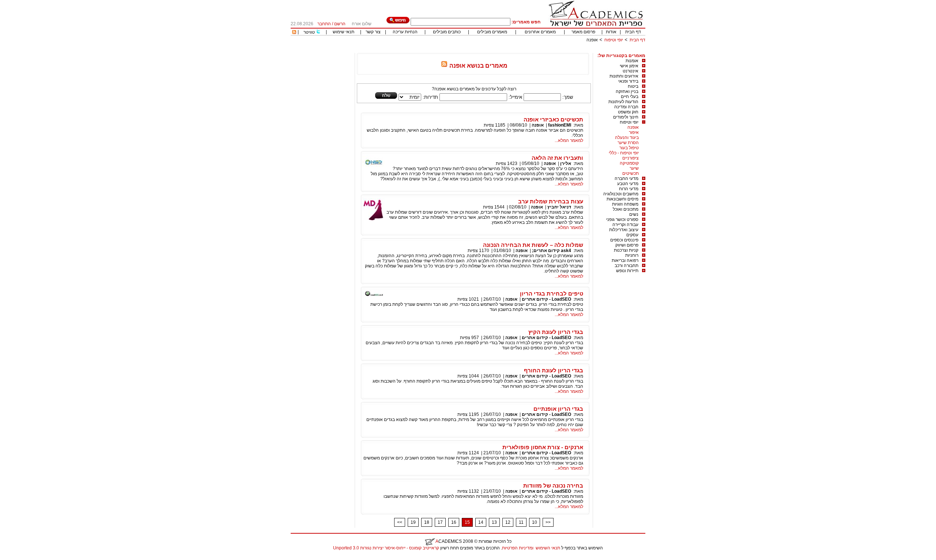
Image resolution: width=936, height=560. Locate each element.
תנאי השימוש (548, 547)
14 (480, 522)
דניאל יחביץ (559, 207)
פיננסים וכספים (624, 240)
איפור (634, 132)
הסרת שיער (628, 142)
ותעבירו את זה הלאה (557, 158)
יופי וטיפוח (613, 39)
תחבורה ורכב (626, 265)
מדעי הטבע (627, 183)
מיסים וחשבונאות (622, 199)
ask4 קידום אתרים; (551, 250)
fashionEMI (559, 125)
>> (548, 522)
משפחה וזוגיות (625, 204)
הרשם (340, 23)
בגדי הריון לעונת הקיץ (555, 332)
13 (494, 522)
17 (440, 522)
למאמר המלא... (569, 140)
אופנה (633, 127)
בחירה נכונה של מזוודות (553, 485)
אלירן (565, 163)
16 (453, 522)
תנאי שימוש (343, 31)
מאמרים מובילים (492, 31)
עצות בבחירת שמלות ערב (550, 201)
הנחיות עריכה (405, 31)
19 (413, 522)
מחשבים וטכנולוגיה (620, 193)
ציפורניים (630, 158)
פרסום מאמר (583, 31)
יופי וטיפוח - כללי (624, 152)
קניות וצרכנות (626, 250)
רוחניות (631, 255)
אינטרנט (630, 71)
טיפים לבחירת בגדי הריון (551, 293)
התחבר (324, 23)
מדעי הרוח (628, 188)
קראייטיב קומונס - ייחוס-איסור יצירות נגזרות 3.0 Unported (386, 547)
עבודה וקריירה (625, 224)
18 (426, 522)
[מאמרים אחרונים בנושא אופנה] (444, 66)
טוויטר (309, 32)
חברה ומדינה (626, 106)
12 (507, 522)
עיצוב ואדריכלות (623, 229)
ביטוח (633, 86)
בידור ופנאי (628, 81)
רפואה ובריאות (625, 260)
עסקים (632, 234)
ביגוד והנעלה (627, 137)
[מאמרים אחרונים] (294, 32)
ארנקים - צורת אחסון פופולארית (542, 447)
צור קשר (373, 31)
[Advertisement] (512, 50)
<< (399, 522)
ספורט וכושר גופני (622, 219)
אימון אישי (629, 65)
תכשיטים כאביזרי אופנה (553, 119)
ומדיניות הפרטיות (517, 547)
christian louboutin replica (28, 557)
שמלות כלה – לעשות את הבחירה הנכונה (533, 245)
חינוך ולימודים (625, 117)
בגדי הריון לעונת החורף (553, 370)
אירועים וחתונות (623, 76)
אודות (611, 31)
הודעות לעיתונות (623, 101)
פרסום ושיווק (626, 245)
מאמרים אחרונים (540, 31)
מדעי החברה (626, 178)
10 (534, 522)
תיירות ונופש (627, 270)
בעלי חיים (629, 96)
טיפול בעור (629, 147)
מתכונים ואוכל (625, 209)
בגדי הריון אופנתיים (558, 409)
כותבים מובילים (447, 31)
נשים (633, 214)
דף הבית (633, 31)
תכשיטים (630, 173)
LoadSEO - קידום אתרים (546, 299)
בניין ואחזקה (627, 91)
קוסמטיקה (629, 163)
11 (521, 522)
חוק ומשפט (628, 111)
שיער (634, 168)
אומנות (632, 60)
